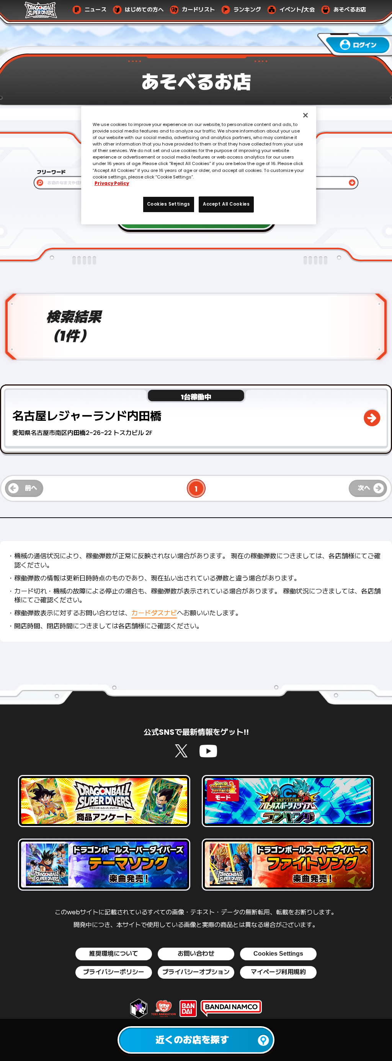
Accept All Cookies (226, 204)
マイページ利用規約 (278, 972)
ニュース (95, 10)
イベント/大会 (297, 10)
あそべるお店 (349, 10)
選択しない (293, 183)
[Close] (305, 115)
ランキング (247, 10)
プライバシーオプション (196, 972)
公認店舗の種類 (297, 172)
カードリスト (198, 10)
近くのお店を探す (192, 1039)
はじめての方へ (144, 10)
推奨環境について (113, 954)
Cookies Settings (278, 953)
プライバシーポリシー (113, 972)
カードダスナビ (154, 613)
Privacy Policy (112, 183)
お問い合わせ (196, 954)
